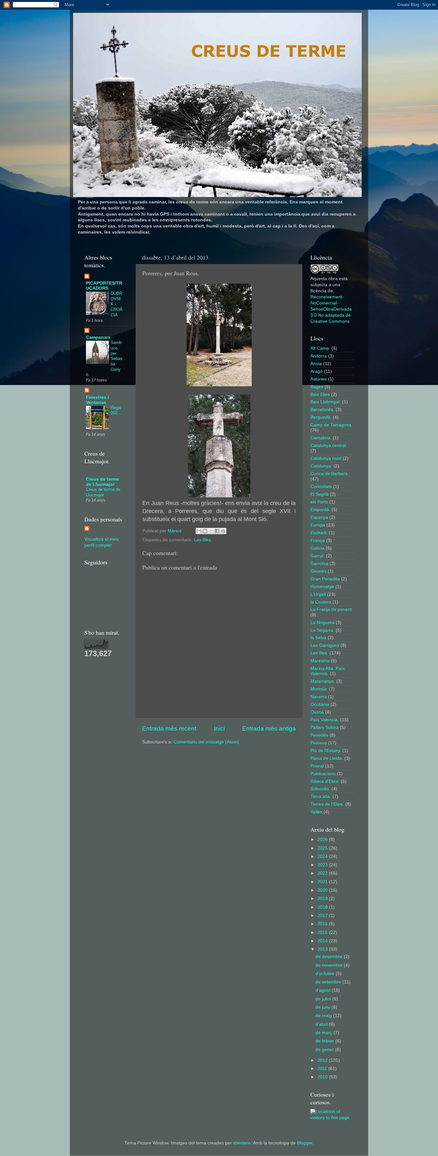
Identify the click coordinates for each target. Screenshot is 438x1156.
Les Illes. (203, 539)
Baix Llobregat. (325, 401)
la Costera (320, 602)
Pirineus (318, 743)
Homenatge (322, 586)
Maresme (320, 660)
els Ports (319, 502)
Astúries (318, 379)
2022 (323, 873)
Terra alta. (320, 796)
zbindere (242, 1143)
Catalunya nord (325, 458)
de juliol (324, 999)
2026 (323, 839)
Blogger (304, 1143)
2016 (323, 923)
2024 (323, 856)
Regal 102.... (116, 410)
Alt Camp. (320, 348)
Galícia (317, 548)
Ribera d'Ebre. (325, 781)
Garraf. (317, 555)
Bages (316, 386)
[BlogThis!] (205, 531)
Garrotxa (319, 563)
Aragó (316, 371)
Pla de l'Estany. (325, 750)
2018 (323, 907)
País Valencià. (324, 719)
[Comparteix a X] (211, 531)
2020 (323, 890)
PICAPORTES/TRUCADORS (104, 286)
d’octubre (326, 973)
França (317, 540)
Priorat (317, 766)
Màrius (175, 530)
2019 (323, 898)
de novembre (330, 965)
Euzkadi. (319, 532)
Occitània (319, 704)
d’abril (322, 1024)
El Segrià (319, 494)
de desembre (330, 956)
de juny (324, 1007)
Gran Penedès (325, 579)
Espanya (319, 517)
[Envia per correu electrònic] (199, 531)
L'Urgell (318, 594)
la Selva (318, 637)
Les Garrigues (324, 645)
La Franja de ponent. (331, 609)
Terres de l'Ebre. (327, 804)
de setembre (329, 982)
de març (324, 1032)
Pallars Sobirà (324, 727)
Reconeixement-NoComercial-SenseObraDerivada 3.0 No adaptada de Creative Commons (331, 309)
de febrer (325, 1041)
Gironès (318, 571)
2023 (323, 864)
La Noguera (322, 622)
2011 (322, 1068)
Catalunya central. (328, 445)
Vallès (316, 811)
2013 (323, 949)
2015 (323, 932)
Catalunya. (321, 466)
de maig (324, 1015)
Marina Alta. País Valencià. (327, 671)
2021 (323, 881)
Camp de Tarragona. (331, 425)
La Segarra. (322, 630)
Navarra (318, 696)
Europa (317, 525)
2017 (323, 915)
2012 (323, 1060)
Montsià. (319, 689)
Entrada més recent (169, 728)
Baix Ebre (320, 394)
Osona (317, 712)
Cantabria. (321, 437)
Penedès (319, 735)
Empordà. (320, 509)
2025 (323, 848)
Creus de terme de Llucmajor (102, 482)
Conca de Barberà (329, 473)
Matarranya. (322, 681)
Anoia (316, 363)
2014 (323, 940)
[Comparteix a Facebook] (217, 531)
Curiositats (321, 486)
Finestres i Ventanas (97, 400)
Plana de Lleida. (326, 758)
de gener (325, 1049)
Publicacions (323, 773)
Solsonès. (320, 788)
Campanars (98, 337)
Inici (219, 728)
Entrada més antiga (269, 728)
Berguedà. (321, 417)
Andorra (318, 356)
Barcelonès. (322, 409)
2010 (323, 1077)
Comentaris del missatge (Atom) (206, 742)
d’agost (324, 990)
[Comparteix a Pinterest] (223, 531)
